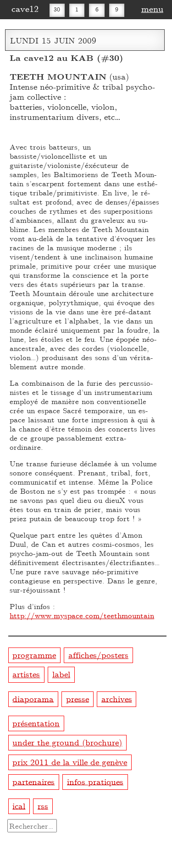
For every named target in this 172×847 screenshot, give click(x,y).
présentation (36, 722)
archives (116, 698)
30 (57, 9)
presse (77, 698)
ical (18, 805)
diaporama (33, 698)
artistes (26, 674)
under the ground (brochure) (67, 742)
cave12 (25, 8)
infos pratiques (95, 781)
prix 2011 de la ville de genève (69, 761)
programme (34, 654)
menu (152, 8)
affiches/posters (98, 654)
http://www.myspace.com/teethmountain (82, 615)
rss (43, 805)
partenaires (33, 781)
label (61, 674)
